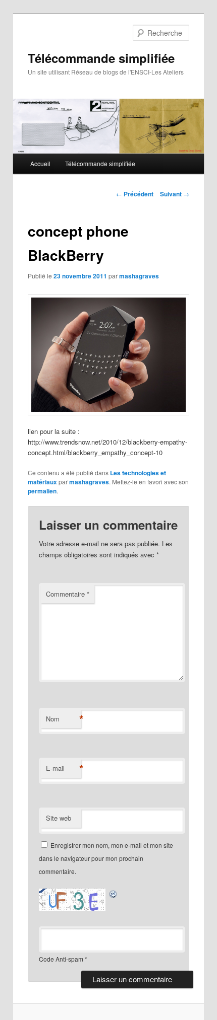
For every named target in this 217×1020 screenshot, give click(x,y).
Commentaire (67, 594)
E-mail (63, 768)
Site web (58, 818)
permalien (42, 490)
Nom (63, 719)
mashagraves (139, 275)
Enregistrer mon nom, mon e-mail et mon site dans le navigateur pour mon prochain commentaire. (106, 858)
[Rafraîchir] (113, 894)
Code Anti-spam (61, 959)
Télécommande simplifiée (101, 57)
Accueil (40, 163)
